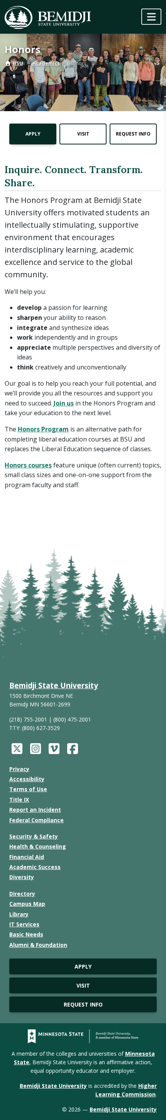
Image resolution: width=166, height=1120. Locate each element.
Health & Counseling (37, 846)
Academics (46, 63)
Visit (83, 134)
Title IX (19, 799)
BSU (18, 63)
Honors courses (28, 465)
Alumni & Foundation (38, 944)
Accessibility (26, 779)
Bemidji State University (53, 685)
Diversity (21, 877)
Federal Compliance (36, 820)
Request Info (133, 134)
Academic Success (35, 867)
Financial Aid (26, 857)
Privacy (19, 769)
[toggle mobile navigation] (151, 17)
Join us (64, 403)
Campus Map (27, 903)
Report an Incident (35, 809)
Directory (22, 893)
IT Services (24, 924)
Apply (33, 134)
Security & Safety (33, 836)
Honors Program (43, 429)
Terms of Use (28, 789)
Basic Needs (26, 934)
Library (19, 914)
